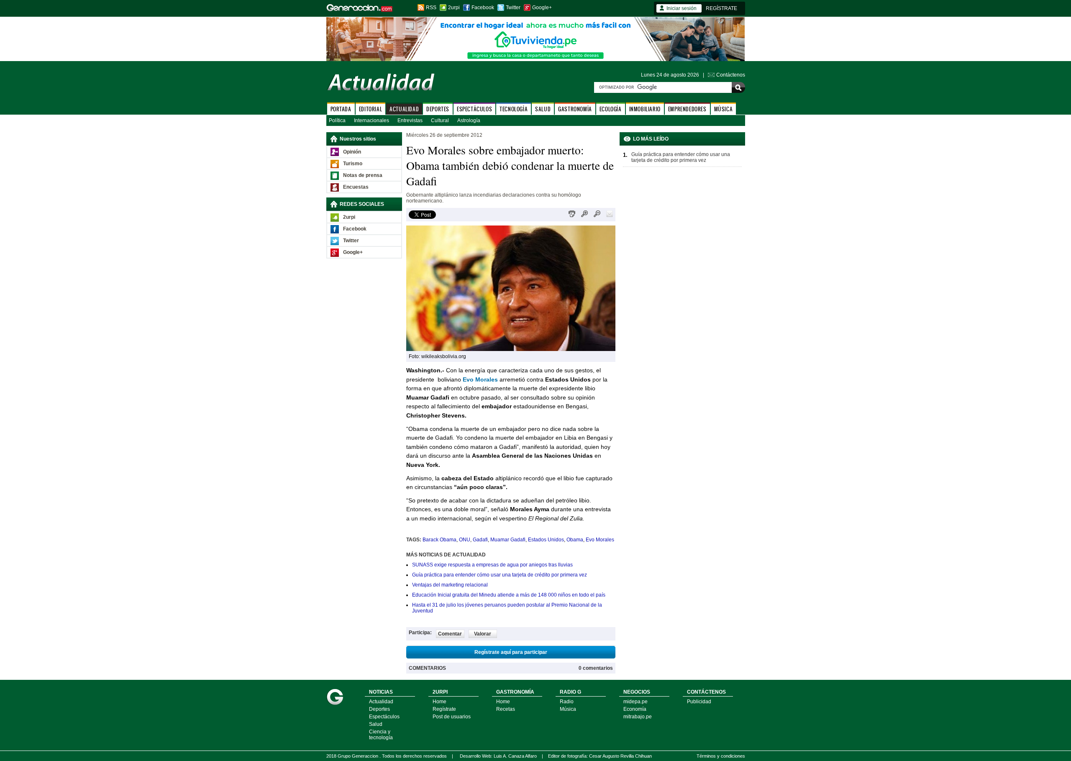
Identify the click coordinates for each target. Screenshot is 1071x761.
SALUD (543, 109)
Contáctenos (730, 75)
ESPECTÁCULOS (474, 109)
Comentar (450, 634)
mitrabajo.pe (637, 717)
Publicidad (699, 702)
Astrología (468, 120)
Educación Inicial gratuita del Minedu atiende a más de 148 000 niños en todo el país (508, 595)
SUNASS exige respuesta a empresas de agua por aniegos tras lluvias (492, 565)
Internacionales (371, 120)
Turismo (352, 164)
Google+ (542, 7)
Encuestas (356, 187)
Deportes (379, 709)
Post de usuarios (452, 717)
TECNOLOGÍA (514, 109)
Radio (567, 702)
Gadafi (480, 540)
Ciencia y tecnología (381, 735)
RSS (431, 7)
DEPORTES (437, 109)
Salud (375, 724)
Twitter (513, 7)
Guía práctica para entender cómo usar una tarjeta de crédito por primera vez (499, 575)
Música (568, 709)
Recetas (505, 709)
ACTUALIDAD (404, 109)
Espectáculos (384, 717)
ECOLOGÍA (611, 109)
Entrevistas (410, 120)
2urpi (454, 7)
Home (439, 702)
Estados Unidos (546, 540)
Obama (574, 540)
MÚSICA (723, 109)
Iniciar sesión (681, 8)
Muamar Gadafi (507, 540)
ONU (464, 540)
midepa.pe (635, 702)
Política (337, 120)
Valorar (482, 634)
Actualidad (381, 702)
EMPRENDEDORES (687, 109)
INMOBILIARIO (645, 109)
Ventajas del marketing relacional (450, 585)
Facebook (482, 7)
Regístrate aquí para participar (510, 652)
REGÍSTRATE (721, 8)
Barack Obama (439, 540)
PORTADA (341, 109)
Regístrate (444, 709)
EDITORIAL (370, 109)
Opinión (352, 152)
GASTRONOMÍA (575, 109)
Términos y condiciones (721, 755)
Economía (634, 709)
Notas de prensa (362, 175)
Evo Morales (600, 540)
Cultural (440, 120)
